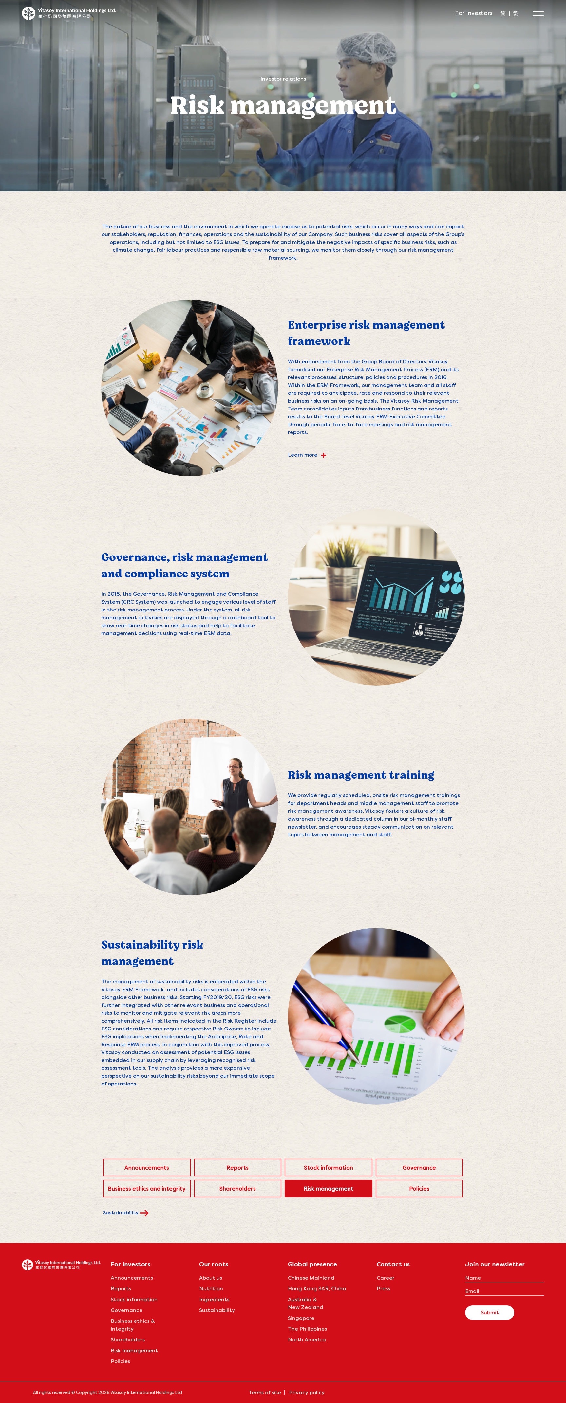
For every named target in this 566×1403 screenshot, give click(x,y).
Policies (419, 1188)
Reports (237, 1167)
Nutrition (211, 1288)
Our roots (214, 1264)
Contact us (393, 1264)
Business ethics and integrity (146, 1188)
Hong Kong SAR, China (317, 1288)
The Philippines (307, 1328)
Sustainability (121, 1212)
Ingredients (214, 1299)
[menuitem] (503, 13)
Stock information (328, 1167)
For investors (474, 13)
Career (385, 1277)
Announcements (146, 1167)
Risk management (328, 1188)
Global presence (312, 1264)
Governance (419, 1167)
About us (210, 1277)
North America (307, 1339)
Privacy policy (307, 1392)
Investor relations (283, 78)
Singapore (301, 1318)
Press (383, 1288)
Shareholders (237, 1188)
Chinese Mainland (311, 1277)
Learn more (307, 455)
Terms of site (265, 1392)
